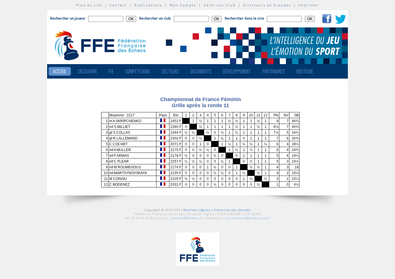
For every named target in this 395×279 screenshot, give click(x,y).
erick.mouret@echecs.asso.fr (248, 218)
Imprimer (308, 5)
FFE (111, 71)
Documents (201, 71)
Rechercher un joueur (67, 18)
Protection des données (232, 210)
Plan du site (89, 5)
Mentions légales (197, 210)
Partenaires (273, 71)
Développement (237, 71)
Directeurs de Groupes (267, 5)
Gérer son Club (220, 5)
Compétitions (137, 71)
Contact (118, 5)
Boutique (304, 71)
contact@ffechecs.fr (186, 218)
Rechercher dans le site (244, 18)
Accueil (60, 71)
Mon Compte (183, 5)
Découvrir (87, 71)
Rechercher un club (155, 18)
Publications (148, 5)
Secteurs (170, 71)
